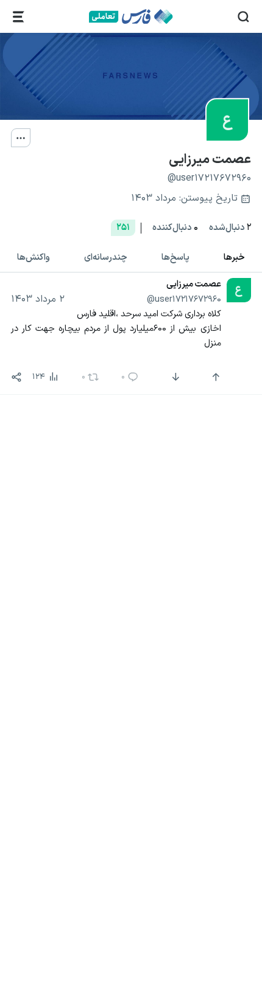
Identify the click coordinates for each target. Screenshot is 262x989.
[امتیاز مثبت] (214, 377)
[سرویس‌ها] (18, 16)
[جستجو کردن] (243, 16)
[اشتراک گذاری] (16, 377)
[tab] (234, 258)
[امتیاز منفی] (175, 377)
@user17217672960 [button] (184, 299)
